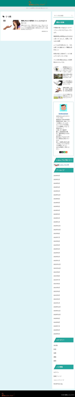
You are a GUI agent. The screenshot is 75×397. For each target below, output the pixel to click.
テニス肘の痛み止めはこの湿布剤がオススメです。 (63, 61)
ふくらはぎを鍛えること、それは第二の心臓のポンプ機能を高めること (63, 47)
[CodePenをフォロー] (62, 152)
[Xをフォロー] (60, 152)
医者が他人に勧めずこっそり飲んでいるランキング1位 (63, 55)
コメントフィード (59, 380)
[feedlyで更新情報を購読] (64, 152)
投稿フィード (58, 376)
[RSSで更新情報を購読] (66, 152)
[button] (72, 16)
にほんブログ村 (64, 165)
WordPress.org (58, 384)
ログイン (56, 372)
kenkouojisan (63, 114)
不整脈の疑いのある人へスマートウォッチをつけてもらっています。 (63, 30)
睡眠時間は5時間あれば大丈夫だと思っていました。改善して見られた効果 (63, 39)
